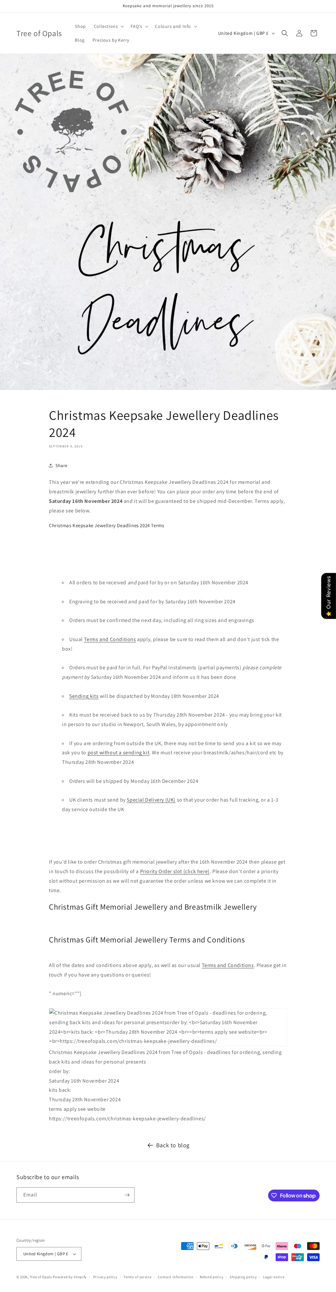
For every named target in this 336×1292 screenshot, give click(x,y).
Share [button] (61, 465)
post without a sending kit (119, 752)
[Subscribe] (127, 1195)
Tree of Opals (41, 1277)
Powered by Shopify (70, 1277)
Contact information (175, 1277)
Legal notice (273, 1277)
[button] (108, 26)
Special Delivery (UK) (151, 799)
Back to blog (173, 1145)
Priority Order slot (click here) (175, 871)
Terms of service (137, 1277)
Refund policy (211, 1277)
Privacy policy (105, 1277)
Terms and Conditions (110, 639)
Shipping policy (243, 1277)
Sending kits (83, 696)
